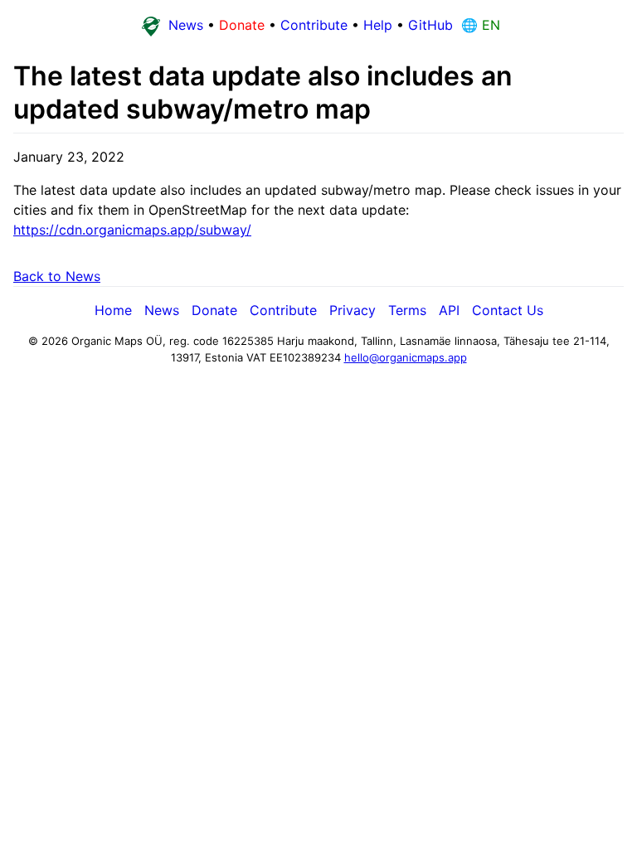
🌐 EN (478, 25)
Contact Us (507, 310)
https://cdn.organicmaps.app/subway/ (132, 229)
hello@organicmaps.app (405, 357)
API (449, 310)
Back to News (56, 276)
